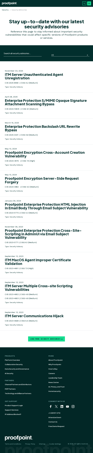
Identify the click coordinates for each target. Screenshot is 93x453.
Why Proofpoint (54, 364)
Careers (51, 373)
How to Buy (52, 369)
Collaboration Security (14, 364)
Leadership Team (55, 378)
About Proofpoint (55, 360)
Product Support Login (14, 405)
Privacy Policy (30, 444)
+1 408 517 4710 (54, 413)
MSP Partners (10, 389)
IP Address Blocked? (13, 414)
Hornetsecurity (54, 391)
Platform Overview (12, 360)
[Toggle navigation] (89, 3)
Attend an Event (54, 417)
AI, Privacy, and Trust (56, 387)
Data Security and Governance (17, 369)
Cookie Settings (55, 444)
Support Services (11, 410)
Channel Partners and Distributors (18, 384)
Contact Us (52, 422)
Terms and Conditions (13, 444)
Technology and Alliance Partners (18, 393)
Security (5, 10)
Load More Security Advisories (45, 339)
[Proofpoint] (9, 3)
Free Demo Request (56, 426)
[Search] (84, 3)
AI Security (9, 373)
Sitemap (42, 444)
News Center (53, 382)
